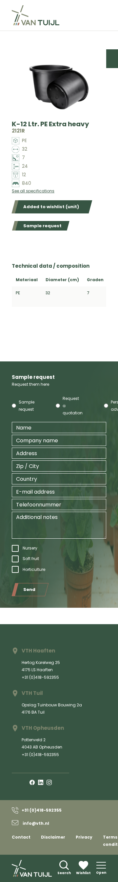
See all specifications (33, 191)
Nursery (30, 548)
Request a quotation (73, 406)
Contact (21, 837)
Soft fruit (31, 558)
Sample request (42, 226)
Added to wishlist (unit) (51, 207)
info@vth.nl (35, 823)
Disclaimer (53, 837)
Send (29, 589)
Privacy (84, 837)
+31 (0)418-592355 (40, 677)
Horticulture (34, 569)
